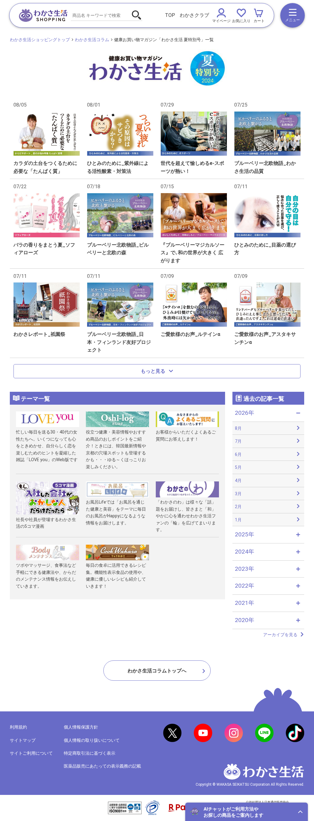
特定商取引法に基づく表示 (89, 753)
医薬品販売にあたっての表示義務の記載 (102, 766)
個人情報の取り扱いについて (92, 740)
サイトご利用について (31, 753)
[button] (246, 812)
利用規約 (18, 727)
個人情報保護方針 (81, 727)
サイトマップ (23, 740)
